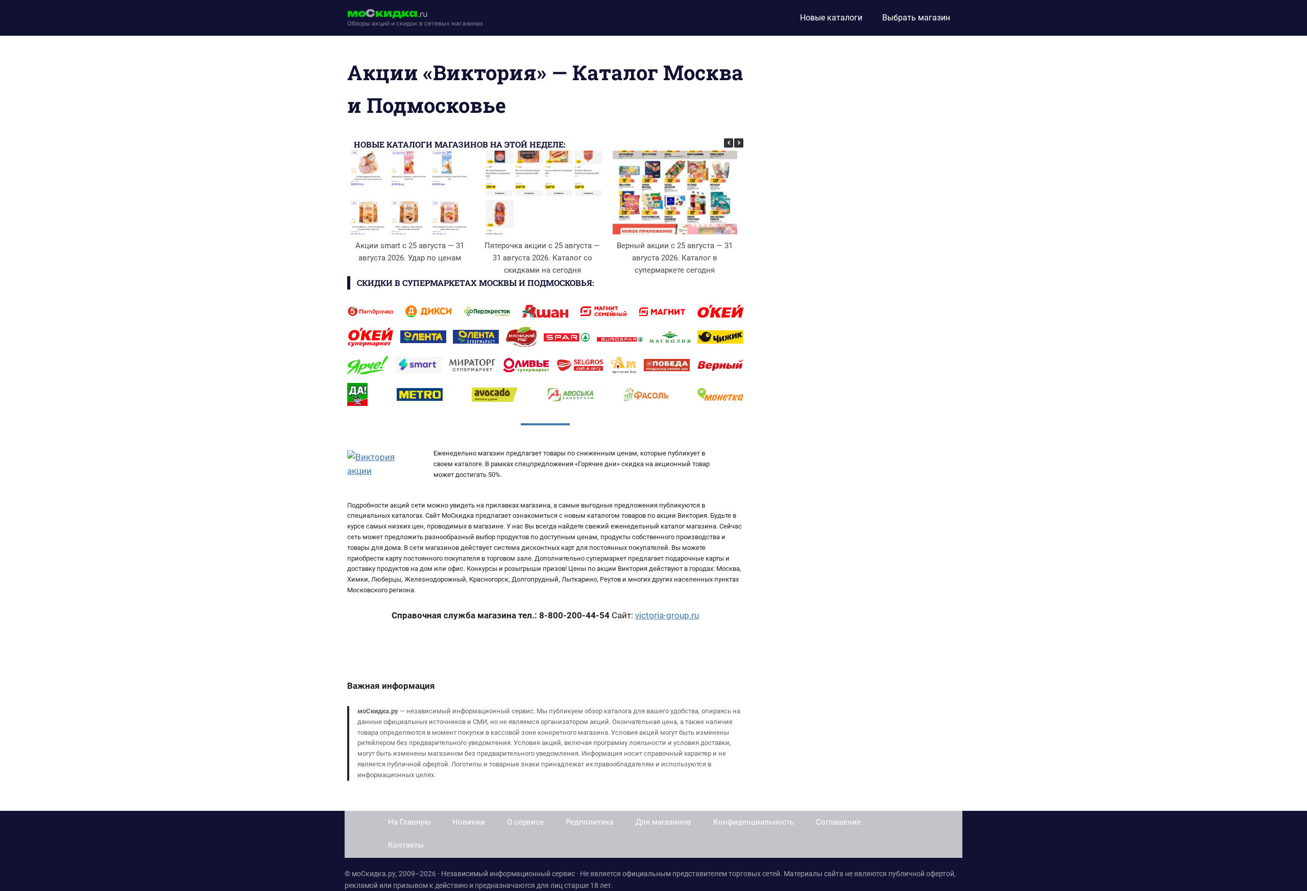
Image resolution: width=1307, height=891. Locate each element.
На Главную (409, 822)
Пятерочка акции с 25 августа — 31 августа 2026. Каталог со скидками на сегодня (542, 258)
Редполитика (590, 822)
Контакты (406, 845)
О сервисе (525, 822)
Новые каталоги (831, 17)
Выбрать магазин (916, 17)
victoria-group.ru (667, 615)
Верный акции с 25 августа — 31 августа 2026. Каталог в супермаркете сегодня (675, 258)
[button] (738, 143)
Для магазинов (663, 822)
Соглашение (838, 822)
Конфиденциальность (753, 822)
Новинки (468, 822)
